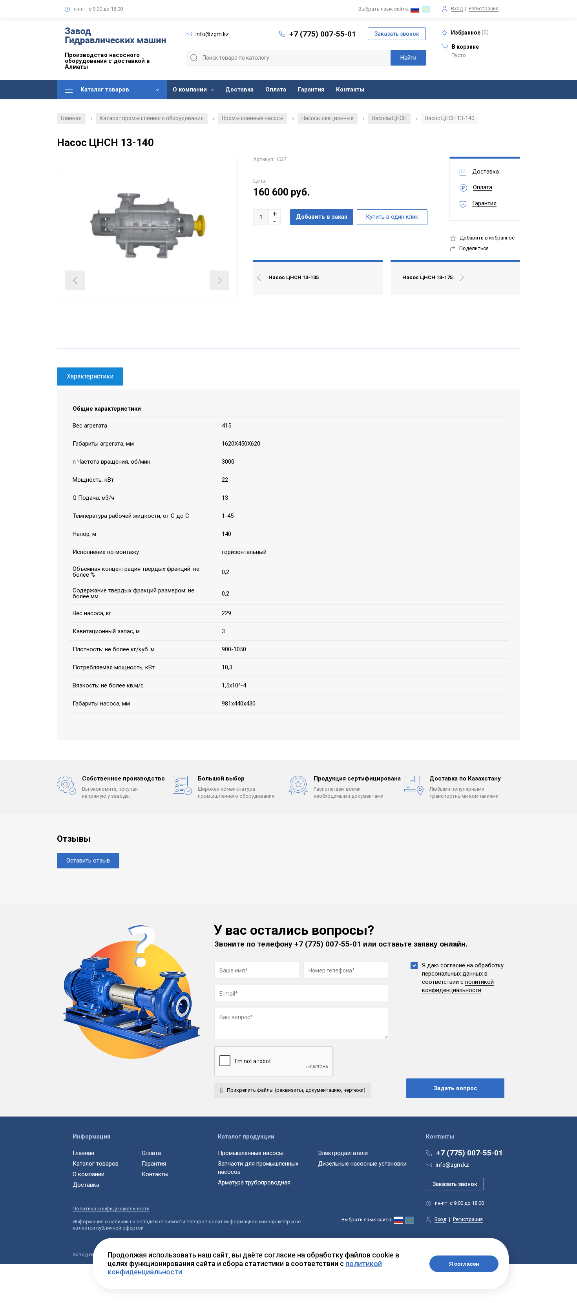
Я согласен (464, 1264)
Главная (71, 118)
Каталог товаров (104, 89)
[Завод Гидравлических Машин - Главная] (115, 36)
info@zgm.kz (452, 1165)
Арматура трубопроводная (254, 1182)
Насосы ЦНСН (389, 118)
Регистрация (483, 8)
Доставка (239, 89)
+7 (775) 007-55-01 (322, 33)
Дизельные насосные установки (362, 1163)
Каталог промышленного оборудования (152, 118)
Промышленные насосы (252, 118)
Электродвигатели (343, 1153)
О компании (190, 89)
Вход (457, 8)
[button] (275, 213)
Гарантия (311, 89)
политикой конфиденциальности (458, 986)
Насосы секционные (327, 118)
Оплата (275, 89)
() (470, 32)
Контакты (350, 89)
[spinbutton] (261, 217)
